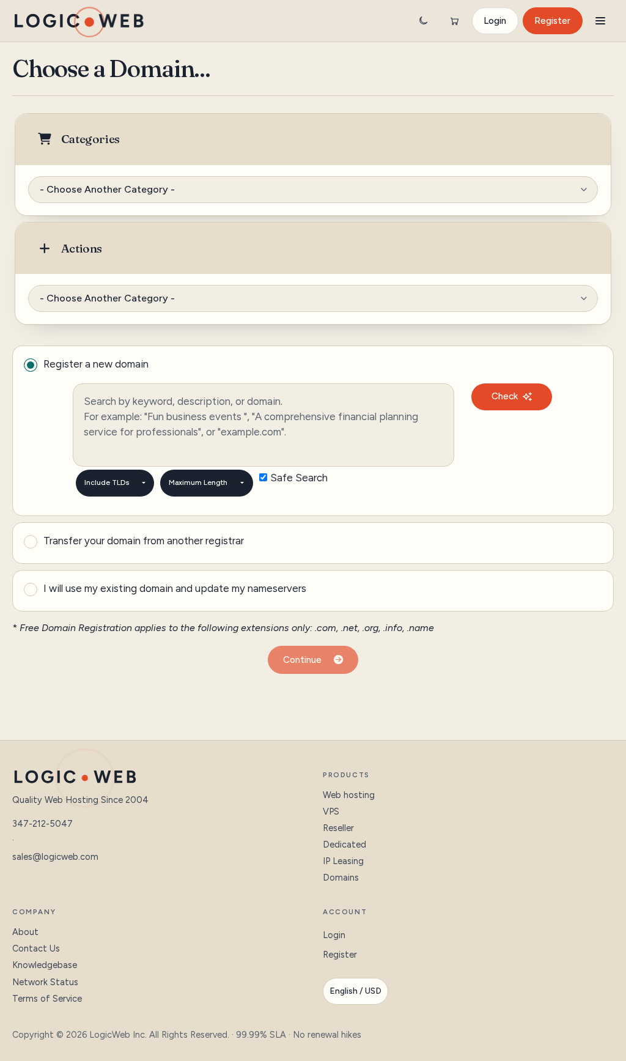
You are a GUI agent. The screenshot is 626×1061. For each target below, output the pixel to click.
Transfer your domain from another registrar (143, 540)
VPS (331, 811)
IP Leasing (343, 861)
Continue (304, 659)
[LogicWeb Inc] (78, 20)
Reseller (338, 828)
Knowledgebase (44, 964)
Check (505, 396)
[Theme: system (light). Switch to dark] (423, 20)
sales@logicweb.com (55, 856)
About (25, 931)
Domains (341, 877)
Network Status (45, 982)
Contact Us (36, 948)
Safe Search (299, 477)
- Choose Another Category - (107, 189)
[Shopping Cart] (454, 20)
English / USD (355, 991)
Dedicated (344, 844)
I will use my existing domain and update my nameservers (174, 588)
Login (495, 20)
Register (552, 20)
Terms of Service (47, 998)
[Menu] (600, 20)
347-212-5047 (42, 823)
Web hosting (349, 794)
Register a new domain (96, 364)
